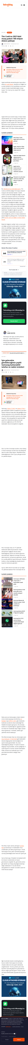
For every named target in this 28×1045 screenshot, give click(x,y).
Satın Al (9, 254)
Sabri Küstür (7, 44)
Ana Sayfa (3, 32)
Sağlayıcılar (9, 1026)
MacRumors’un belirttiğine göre (12, 189)
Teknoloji (9, 32)
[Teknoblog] (8, 5)
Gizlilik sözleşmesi (16, 1026)
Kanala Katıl (14, 321)
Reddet (6, 1039)
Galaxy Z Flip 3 (21, 408)
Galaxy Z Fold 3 (11, 408)
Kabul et (19, 1039)
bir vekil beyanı (9, 84)
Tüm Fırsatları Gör (13, 269)
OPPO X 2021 (12, 721)
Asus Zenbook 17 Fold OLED (9, 739)
